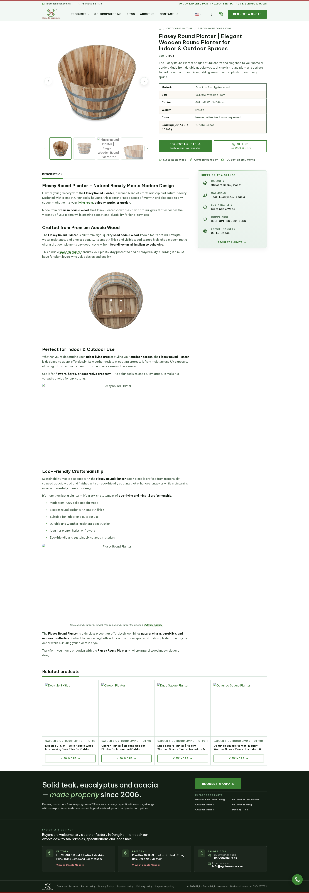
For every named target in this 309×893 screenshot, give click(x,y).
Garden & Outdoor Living (63, 741)
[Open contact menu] (297, 879)
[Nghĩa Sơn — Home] (51, 14)
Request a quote (247, 14)
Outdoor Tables (204, 804)
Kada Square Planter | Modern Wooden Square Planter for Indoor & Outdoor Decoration (181, 749)
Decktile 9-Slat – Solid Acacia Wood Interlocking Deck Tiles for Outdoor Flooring (69, 749)
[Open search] (210, 14)
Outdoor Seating (242, 804)
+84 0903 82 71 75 (224, 858)
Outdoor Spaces (153, 624)
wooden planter (71, 252)
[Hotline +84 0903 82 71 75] (221, 14)
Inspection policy (164, 886)
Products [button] (79, 14)
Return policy (88, 886)
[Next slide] (144, 81)
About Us (147, 14)
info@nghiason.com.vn (227, 866)
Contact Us (169, 14)
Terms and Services (67, 886)
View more (68, 758)
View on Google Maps (68, 865)
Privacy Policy (106, 886)
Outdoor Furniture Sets (245, 799)
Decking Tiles (240, 809)
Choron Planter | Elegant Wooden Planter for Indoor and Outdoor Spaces (123, 749)
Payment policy (125, 886)
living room (85, 202)
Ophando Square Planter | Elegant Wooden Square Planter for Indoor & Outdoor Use (237, 749)
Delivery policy (144, 886)
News (131, 14)
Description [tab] (52, 174)
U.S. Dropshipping (108, 14)
